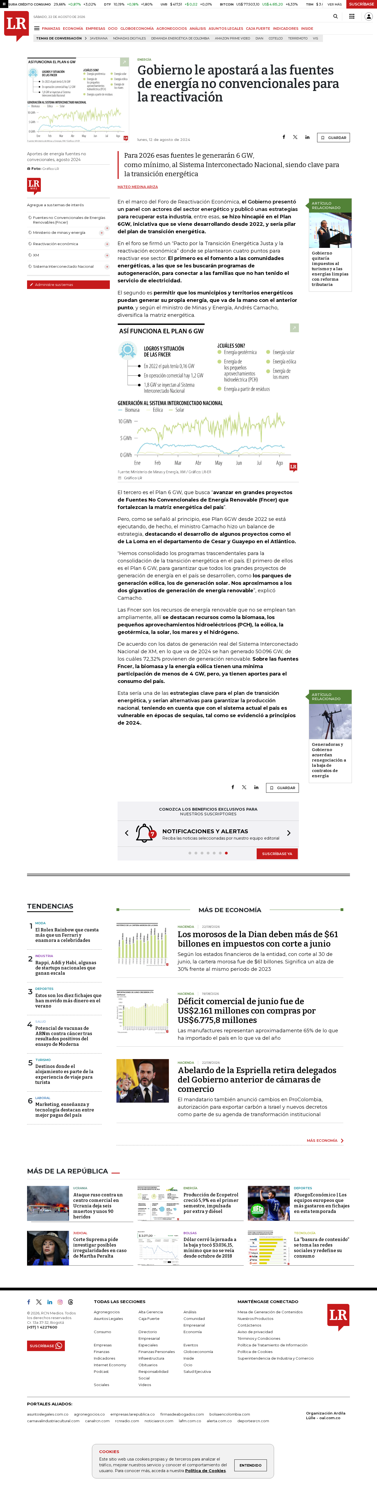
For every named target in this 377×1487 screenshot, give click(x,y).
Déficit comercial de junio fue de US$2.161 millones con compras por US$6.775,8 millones (247, 1010)
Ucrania (80, 1188)
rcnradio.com (127, 1421)
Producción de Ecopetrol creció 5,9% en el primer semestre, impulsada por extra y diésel (211, 1203)
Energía (190, 1188)
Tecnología (304, 1233)
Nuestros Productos (255, 1318)
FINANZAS (51, 28)
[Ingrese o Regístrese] (369, 16)
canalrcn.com (97, 1421)
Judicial (80, 1233)
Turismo (43, 1060)
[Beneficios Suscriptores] (352, 17)
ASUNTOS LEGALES (226, 28)
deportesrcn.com (253, 1421)
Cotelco (276, 38)
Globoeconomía (198, 1351)
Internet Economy (110, 1365)
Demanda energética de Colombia (180, 38)
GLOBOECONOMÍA (137, 28)
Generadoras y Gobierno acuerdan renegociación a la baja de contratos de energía (329, 760)
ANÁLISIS (198, 28)
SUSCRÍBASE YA (277, 853)
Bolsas (190, 1233)
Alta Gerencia (151, 1312)
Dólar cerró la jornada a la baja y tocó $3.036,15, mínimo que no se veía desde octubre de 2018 (210, 1248)
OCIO (113, 28)
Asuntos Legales (108, 1318)
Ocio (188, 1365)
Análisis (190, 1312)
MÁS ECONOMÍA (322, 1140)
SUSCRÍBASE (361, 4)
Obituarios (148, 1365)
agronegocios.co (89, 1414)
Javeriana (99, 38)
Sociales (101, 1384)
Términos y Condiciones (259, 1338)
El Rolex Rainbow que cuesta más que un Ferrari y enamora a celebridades (67, 935)
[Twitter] (295, 137)
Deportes (44, 989)
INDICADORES (285, 28)
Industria (44, 956)
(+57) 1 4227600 (42, 1327)
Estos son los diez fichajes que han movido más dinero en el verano (68, 1001)
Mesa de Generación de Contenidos (270, 1312)
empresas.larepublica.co (132, 1414)
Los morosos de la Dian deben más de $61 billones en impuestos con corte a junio (258, 939)
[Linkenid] (52, 1303)
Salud (40, 1022)
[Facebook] (284, 137)
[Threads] (73, 1303)
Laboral (42, 1098)
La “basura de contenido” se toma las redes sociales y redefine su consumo (321, 1248)
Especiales (148, 1345)
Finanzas (101, 1351)
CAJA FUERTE (258, 28)
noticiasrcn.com (159, 1421)
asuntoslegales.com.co (47, 1414)
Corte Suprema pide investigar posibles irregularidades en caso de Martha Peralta (100, 1248)
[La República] (16, 26)
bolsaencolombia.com (229, 1414)
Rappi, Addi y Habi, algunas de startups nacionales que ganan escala (65, 968)
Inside (189, 1358)
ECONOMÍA (73, 28)
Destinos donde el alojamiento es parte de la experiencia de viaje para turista (64, 1074)
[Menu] (37, 28)
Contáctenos (249, 1325)
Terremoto (297, 38)
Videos (145, 1384)
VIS (315, 38)
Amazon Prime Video (232, 38)
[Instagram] (62, 1303)
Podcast (101, 1371)
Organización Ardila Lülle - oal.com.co (326, 1415)
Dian (259, 38)
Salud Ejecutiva (197, 1371)
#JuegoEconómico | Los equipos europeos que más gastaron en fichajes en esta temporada (322, 1203)
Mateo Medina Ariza (138, 187)
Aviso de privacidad (255, 1332)
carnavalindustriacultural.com (53, 1421)
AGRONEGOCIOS (171, 28)
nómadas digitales (129, 38)
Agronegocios (107, 1312)
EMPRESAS (95, 28)
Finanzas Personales (157, 1351)
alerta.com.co (219, 1421)
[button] (125, 833)
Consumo (102, 1332)
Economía (193, 1332)
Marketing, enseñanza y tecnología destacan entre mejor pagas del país (64, 1110)
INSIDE (307, 28)
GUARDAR (336, 138)
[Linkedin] (307, 137)
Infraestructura (151, 1358)
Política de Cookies (205, 1470)
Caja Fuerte (149, 1318)
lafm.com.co (190, 1421)
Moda (40, 923)
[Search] (335, 16)
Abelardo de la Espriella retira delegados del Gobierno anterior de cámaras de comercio (257, 1079)
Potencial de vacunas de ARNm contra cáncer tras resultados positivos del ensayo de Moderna (63, 1036)
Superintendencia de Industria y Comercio (276, 1358)
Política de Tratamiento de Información (272, 1345)
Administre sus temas (53, 284)
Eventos (191, 1345)
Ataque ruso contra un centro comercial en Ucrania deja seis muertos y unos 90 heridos (98, 1206)
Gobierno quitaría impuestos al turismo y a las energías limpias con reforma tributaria (330, 269)
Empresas (102, 1345)
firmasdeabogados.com (182, 1414)
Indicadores (104, 1358)
